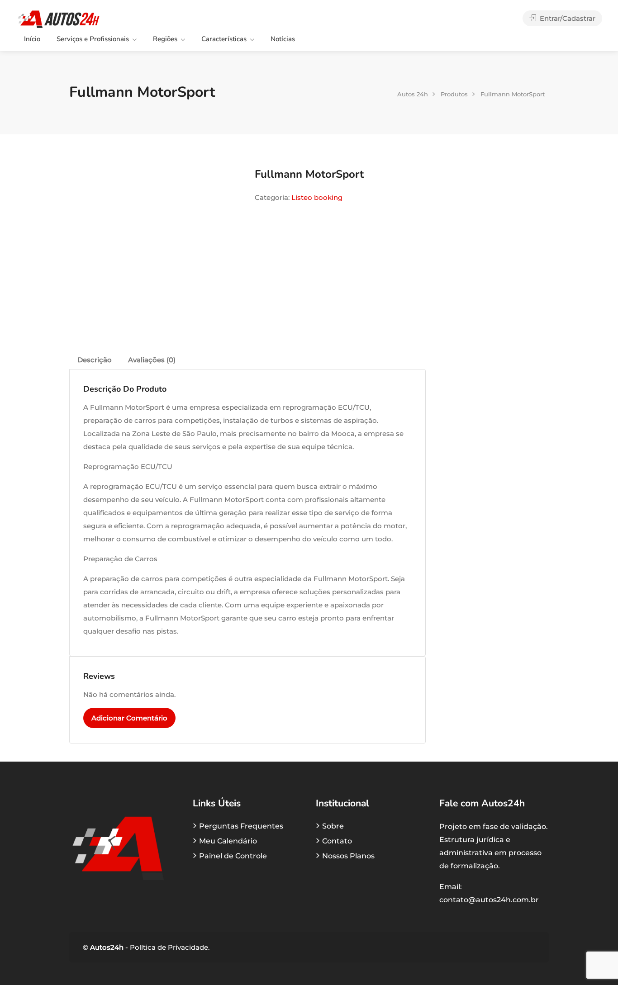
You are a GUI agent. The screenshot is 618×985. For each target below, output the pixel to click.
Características (224, 38)
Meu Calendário (228, 841)
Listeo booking (316, 197)
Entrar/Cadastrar (566, 18)
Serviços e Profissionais (93, 38)
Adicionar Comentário (129, 718)
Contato (337, 841)
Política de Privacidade (168, 947)
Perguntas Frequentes (241, 826)
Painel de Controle (233, 856)
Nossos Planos (348, 856)
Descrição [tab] (94, 359)
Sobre (333, 826)
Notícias (283, 38)
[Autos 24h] (58, 18)
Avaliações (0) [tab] (152, 359)
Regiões (165, 38)
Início (32, 38)
